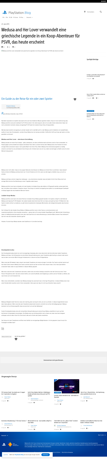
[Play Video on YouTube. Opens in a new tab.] (75, 392)
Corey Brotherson (87, 425)
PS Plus (21, 17)
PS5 (4, 17)
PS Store (15, 17)
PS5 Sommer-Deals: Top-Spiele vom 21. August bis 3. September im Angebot (13, 393)
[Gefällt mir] (93, 78)
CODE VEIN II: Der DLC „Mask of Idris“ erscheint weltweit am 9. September (66, 421)
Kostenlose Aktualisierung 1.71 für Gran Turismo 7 (14, 421)
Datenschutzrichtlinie (54, 452)
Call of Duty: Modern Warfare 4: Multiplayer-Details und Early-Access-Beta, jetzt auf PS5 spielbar (39, 394)
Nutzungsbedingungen (40, 452)
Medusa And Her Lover (6, 336)
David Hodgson (34, 398)
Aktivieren (45, 454)
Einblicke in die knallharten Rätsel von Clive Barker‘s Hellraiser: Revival (91, 421)
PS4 (7, 17)
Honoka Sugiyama (61, 425)
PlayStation (20, 12)
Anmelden (90, 12)
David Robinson (8, 423)
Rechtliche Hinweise (67, 452)
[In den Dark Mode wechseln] (85, 12)
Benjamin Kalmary (10, 106)
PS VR (10, 17)
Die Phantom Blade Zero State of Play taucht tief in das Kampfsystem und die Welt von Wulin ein (95, 115)
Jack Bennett (86, 397)
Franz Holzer (7, 397)
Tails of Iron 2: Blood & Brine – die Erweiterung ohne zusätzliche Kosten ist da (92, 393)
